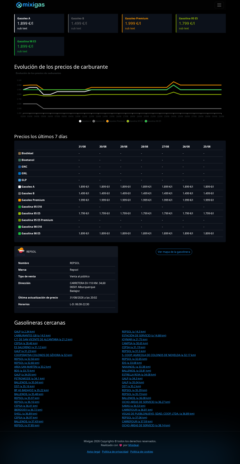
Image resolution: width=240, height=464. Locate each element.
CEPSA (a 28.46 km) (26, 343)
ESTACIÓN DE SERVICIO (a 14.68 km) (144, 335)
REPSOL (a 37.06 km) (134, 417)
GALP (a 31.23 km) (25, 351)
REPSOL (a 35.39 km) (134, 390)
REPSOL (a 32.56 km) (26, 359)
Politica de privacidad (115, 451)
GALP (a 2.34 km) (24, 331)
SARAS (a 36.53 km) (133, 406)
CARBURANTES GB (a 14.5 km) (32, 335)
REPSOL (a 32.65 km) (134, 359)
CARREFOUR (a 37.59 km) (137, 421)
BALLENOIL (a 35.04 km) (28, 382)
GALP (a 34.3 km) (132, 378)
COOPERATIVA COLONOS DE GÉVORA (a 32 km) (43, 355)
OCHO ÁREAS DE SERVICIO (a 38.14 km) (146, 425)
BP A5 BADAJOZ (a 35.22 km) (31, 390)
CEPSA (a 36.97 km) (26, 417)
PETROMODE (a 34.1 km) (29, 378)
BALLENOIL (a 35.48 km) (28, 394)
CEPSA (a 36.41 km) (26, 406)
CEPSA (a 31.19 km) (133, 347)
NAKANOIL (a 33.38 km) (136, 367)
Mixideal (133, 445)
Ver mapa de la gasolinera (174, 252)
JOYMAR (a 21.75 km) (134, 339)
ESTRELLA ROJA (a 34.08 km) (139, 374)
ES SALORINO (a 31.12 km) (30, 347)
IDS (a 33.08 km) (132, 363)
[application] (120, 97)
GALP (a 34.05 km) (25, 374)
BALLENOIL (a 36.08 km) (136, 398)
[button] (85, 121)
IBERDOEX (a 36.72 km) (28, 410)
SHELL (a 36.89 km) (25, 413)
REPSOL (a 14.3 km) (134, 331)
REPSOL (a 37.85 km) (26, 425)
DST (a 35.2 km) (131, 386)
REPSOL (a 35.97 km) (26, 398)
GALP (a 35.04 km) (133, 382)
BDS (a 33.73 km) (24, 370)
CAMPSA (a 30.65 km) (135, 343)
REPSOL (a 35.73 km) (134, 394)
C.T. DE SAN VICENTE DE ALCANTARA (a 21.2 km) (43, 339)
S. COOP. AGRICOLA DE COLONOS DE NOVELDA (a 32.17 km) (159, 355)
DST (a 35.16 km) (24, 386)
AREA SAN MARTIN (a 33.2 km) (32, 367)
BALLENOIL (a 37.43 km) (28, 421)
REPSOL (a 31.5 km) (134, 351)
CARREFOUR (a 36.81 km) (137, 410)
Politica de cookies (141, 451)
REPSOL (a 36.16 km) (26, 402)
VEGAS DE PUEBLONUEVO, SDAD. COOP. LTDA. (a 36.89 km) (158, 413)
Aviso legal (93, 451)
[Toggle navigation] (219, 5)
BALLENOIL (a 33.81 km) (136, 370)
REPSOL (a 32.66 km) (26, 363)
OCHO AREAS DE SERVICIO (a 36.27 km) (146, 402)
